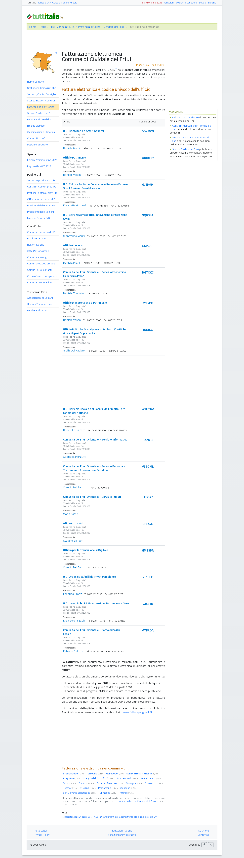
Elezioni (179, 2)
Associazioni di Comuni (40, 297)
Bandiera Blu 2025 (37, 310)
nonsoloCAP (44, 2)
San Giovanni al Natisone (80, 792)
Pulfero (86, 783)
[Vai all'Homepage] (46, 16)
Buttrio (70, 788)
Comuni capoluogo (37, 257)
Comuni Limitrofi (36, 138)
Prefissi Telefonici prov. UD (42, 192)
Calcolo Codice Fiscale (64, 2)
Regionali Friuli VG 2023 (39, 166)
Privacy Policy (42, 834)
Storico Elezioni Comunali (41, 100)
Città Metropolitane (38, 251)
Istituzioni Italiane (122, 830)
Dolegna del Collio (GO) (98, 778)
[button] (204, 844)
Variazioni (168, 2)
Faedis (69, 783)
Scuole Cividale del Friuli (185, 149)
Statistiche (191, 2)
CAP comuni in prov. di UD (41, 199)
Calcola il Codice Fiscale (185, 117)
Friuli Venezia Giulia (62, 27)
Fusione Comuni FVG (38, 218)
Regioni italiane (35, 244)
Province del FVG (36, 238)
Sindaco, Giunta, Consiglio (41, 94)
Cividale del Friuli (114, 27)
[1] (116, 69)
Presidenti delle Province (41, 205)
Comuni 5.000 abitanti (40, 282)
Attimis (127, 792)
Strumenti (203, 830)
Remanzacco (150, 778)
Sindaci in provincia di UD (41, 180)
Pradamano (108, 788)
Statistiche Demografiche (41, 88)
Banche (212, 2)
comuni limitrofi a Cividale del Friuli (136, 801)
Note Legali (41, 830)
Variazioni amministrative (122, 834)
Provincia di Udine (89, 27)
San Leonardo (127, 778)
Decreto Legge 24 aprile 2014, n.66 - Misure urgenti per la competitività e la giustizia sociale (108, 816)
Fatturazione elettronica (40, 106)
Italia (43, 27)
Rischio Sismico (36, 125)
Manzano (128, 788)
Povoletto (154, 783)
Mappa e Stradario (37, 144)
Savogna (134, 783)
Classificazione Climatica (41, 132)
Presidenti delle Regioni (40, 211)
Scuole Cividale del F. (38, 113)
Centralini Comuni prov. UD (41, 186)
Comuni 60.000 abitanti (41, 263)
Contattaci (203, 834)
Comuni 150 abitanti (39, 269)
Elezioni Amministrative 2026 (42, 160)
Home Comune (35, 81)
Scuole (202, 2)
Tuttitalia (31, 2)
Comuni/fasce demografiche (42, 276)
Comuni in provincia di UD (41, 232)
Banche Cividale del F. (39, 119)
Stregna (88, 788)
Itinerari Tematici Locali (40, 304)
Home (32, 27)
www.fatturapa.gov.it (136, 712)
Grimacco (108, 792)
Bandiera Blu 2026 (152, 2)
